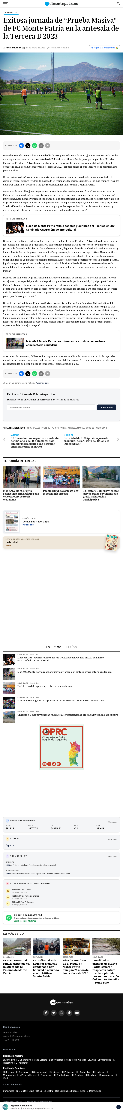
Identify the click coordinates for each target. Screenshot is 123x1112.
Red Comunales (13, 48)
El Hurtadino (99, 1072)
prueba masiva (77, 428)
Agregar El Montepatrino (103, 47)
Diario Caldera (40, 1060)
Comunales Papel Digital (15, 1091)
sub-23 (90, 428)
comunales (34, 428)
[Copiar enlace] (47, 145)
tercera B (102, 428)
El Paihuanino (68, 1072)
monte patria (59, 428)
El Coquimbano (38, 1072)
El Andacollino (84, 1072)
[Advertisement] (61, 573)
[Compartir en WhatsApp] (34, 145)
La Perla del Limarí (27, 1075)
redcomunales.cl (11, 1032)
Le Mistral (48, 1091)
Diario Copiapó (56, 1060)
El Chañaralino (25, 1060)
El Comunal (8, 1072)
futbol (46, 428)
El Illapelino (90, 1075)
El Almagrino (9, 1060)
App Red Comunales (91, 1091)
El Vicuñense (54, 1072)
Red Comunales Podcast (67, 1091)
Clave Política (35, 1091)
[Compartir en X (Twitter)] (27, 145)
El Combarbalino (62, 1075)
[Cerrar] (118, 1107)
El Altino (92, 1060)
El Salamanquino (106, 1075)
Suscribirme (106, 407)
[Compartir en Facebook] (21, 145)
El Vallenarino (104, 1060)
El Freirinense (22, 1063)
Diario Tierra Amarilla (76, 1060)
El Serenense (22, 1072)
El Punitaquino (45, 1075)
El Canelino (77, 1075)
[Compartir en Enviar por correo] (41, 145)
